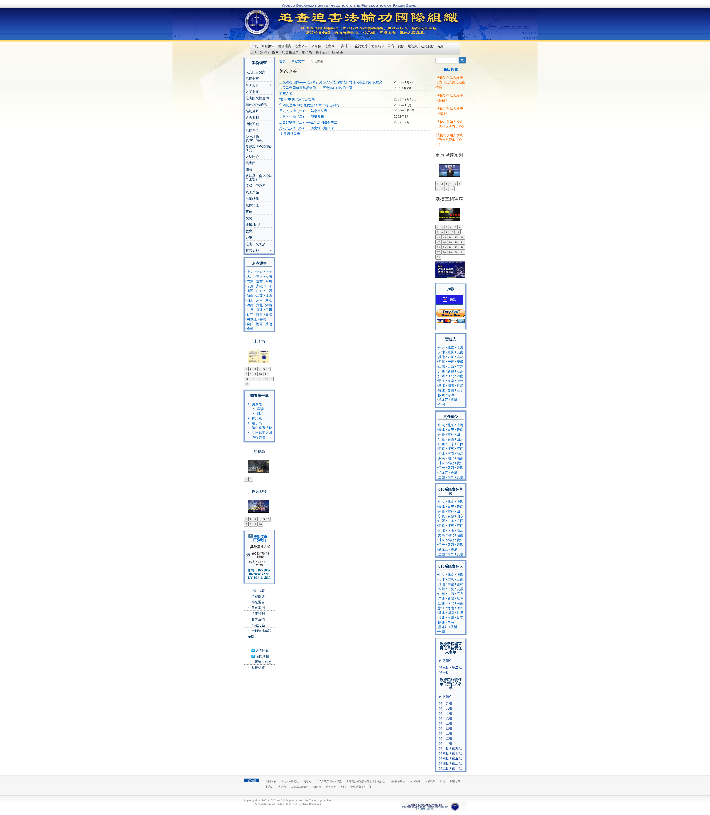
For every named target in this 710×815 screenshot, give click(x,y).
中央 (250, 271)
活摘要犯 (252, 123)
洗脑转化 (252, 198)
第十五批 (445, 723)
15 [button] (264, 379)
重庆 (259, 276)
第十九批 (445, 703)
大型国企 (252, 156)
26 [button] (462, 247)
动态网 (317, 786)
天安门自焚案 (256, 71)
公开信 (316, 45)
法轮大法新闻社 (290, 781)
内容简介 (445, 660)
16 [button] (270, 379)
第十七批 (445, 713)
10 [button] (260, 374)
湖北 (259, 304)
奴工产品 (252, 192)
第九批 (457, 748)
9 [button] (255, 374)
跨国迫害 (252, 85)
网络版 (257, 418)
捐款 (453, 299)
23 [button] (444, 247)
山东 (268, 285)
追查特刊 (258, 613)
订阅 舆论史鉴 (289, 132)
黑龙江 (252, 319)
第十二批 (445, 738)
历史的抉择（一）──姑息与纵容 (303, 110)
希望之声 (455, 781)
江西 (268, 295)
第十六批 (445, 718)
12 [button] (247, 379)
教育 (249, 230)
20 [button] (456, 242)
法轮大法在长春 (299, 786)
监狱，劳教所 (256, 185)
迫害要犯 (252, 117)
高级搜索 (450, 69)
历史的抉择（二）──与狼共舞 (301, 116)
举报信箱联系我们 (259, 538)
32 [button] (438, 257)
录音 (391, 45)
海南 (250, 304)
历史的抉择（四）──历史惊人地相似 (306, 127)
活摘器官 (252, 78)
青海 (268, 314)
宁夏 (250, 285)
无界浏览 (331, 786)
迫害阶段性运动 (257, 97)
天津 (250, 276)
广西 (268, 290)
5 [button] (264, 369)
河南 (259, 300)
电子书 (307, 52)
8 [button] (250, 374)
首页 (254, 45)
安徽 (259, 285)
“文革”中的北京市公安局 (297, 99)
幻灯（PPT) (260, 52)
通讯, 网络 (253, 224)
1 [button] (246, 369)
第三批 (444, 667)
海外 (259, 323)
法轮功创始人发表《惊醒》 (449, 97)
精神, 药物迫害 (256, 104)
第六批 (444, 758)
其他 (268, 323)
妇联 (249, 169)
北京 (259, 271)
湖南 (268, 304)
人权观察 (430, 781)
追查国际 (262, 650)
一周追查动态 (261, 661)
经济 (249, 237)
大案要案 (252, 91)
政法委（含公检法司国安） (259, 177)
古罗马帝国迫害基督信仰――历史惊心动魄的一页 (315, 87)
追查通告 (284, 45)
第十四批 (445, 728)
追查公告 (301, 45)
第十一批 (445, 743)
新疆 (250, 295)
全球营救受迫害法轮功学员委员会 (365, 781)
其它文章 (298, 60)
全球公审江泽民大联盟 (329, 781)
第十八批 (445, 708)
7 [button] (246, 374)
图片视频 (258, 590)
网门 (343, 786)
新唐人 (269, 786)
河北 (250, 300)
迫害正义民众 (256, 243)
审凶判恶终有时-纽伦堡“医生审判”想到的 (309, 104)
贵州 (268, 309)
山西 (250, 290)
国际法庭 (415, 781)
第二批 (457, 667)
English (337, 52)
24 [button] (450, 247)
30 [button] (456, 252)
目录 (260, 413)
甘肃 (250, 309)
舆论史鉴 (258, 624)
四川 (268, 281)
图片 (275, 52)
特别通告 (258, 601)
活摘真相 (262, 655)
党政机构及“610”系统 (254, 138)
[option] (259, 354)
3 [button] (255, 369)
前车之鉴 (286, 93)
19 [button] (450, 242)
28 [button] (444, 252)
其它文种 (252, 251)
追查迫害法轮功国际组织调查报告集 (262, 432)
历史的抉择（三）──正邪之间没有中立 (308, 122)
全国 (250, 323)
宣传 (249, 211)
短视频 (413, 45)
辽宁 (250, 314)
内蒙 (250, 281)
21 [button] (462, 242)
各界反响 (258, 619)
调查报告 (268, 45)
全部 (250, 328)
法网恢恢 (271, 781)
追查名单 (377, 45)
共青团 (251, 162)
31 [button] (462, 252)
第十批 (444, 748)
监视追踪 (361, 45)
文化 (249, 217)
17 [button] (247, 384)
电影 (441, 45)
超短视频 (427, 45)
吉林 (259, 281)
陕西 (259, 314)
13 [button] (252, 379)
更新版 (257, 403)
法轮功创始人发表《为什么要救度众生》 (449, 139)
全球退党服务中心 (360, 786)
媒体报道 (252, 204)
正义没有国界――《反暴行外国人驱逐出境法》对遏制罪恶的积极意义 (330, 81)
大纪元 (282, 786)
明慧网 (307, 781)
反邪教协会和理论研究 (259, 148)
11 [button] (266, 374)
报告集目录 (290, 52)
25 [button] (456, 247)
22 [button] (438, 247)
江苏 (259, 295)
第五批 (457, 758)
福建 (259, 309)
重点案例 (258, 607)
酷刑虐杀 (252, 110)
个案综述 (258, 596)
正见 (442, 781)
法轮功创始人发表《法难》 (449, 110)
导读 (260, 408)
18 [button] (444, 242)
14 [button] (258, 379)
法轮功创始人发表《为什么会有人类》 (450, 124)
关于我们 (322, 52)
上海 (268, 271)
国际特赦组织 (397, 781)
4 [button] (259, 369)
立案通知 (344, 45)
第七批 (457, 753)
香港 (262, 319)
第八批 (444, 753)
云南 (268, 276)
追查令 (329, 45)
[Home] (257, 22)
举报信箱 (258, 667)
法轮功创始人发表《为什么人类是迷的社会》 (450, 82)
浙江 (268, 300)
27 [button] (438, 252)
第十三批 (445, 733)
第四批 (444, 763)
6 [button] (268, 369)
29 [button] (450, 252)
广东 (259, 290)
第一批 (444, 672)
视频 (401, 45)
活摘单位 (252, 130)
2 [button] (250, 369)
